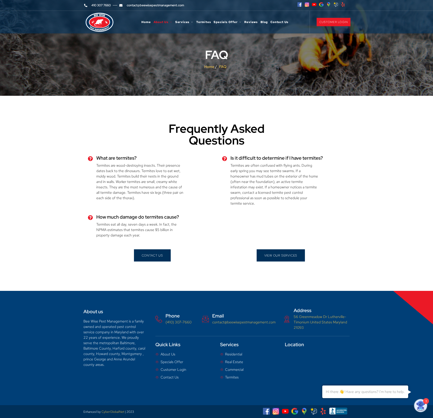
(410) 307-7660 (178, 322)
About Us (161, 22)
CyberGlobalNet (112, 412)
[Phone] (158, 319)
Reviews (251, 22)
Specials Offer (225, 22)
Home (146, 22)
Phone (173, 316)
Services (182, 22)
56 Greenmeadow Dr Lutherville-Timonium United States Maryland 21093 (320, 322)
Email (218, 316)
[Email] (205, 319)
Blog (264, 22)
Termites (203, 22)
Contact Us (279, 22)
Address (302, 310)
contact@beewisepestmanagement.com (244, 322)
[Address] (286, 319)
